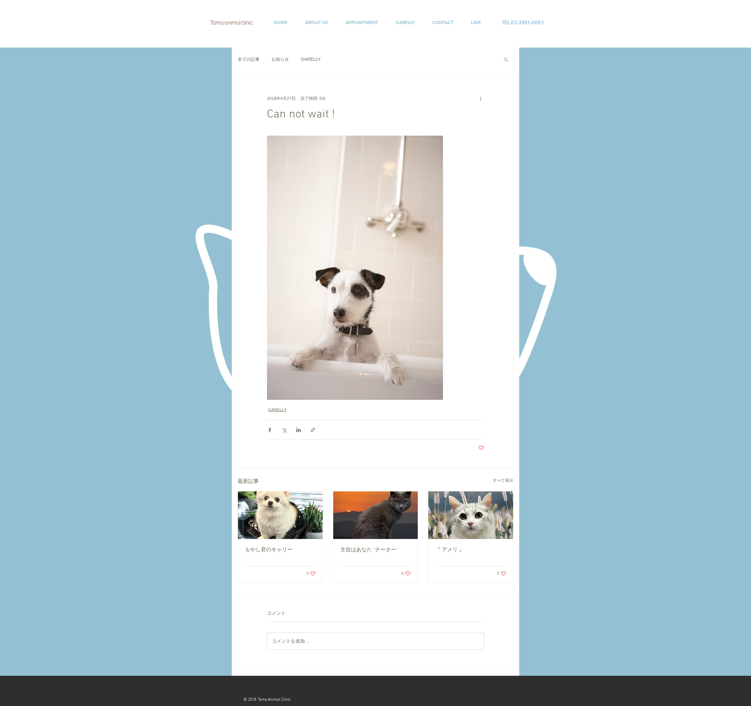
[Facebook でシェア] (270, 430)
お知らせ (280, 59)
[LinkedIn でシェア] (298, 430)
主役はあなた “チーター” (369, 550)
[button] (506, 59)
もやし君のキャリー (268, 550)
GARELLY (311, 59)
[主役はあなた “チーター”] (375, 515)
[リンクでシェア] (313, 430)
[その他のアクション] (480, 98)
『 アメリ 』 (449, 550)
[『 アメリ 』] (470, 515)
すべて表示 (503, 480)
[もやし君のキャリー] (280, 515)
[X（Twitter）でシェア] (284, 430)
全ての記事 (249, 59)
